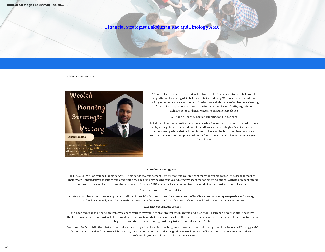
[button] (6, 246)
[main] (162, 29)
